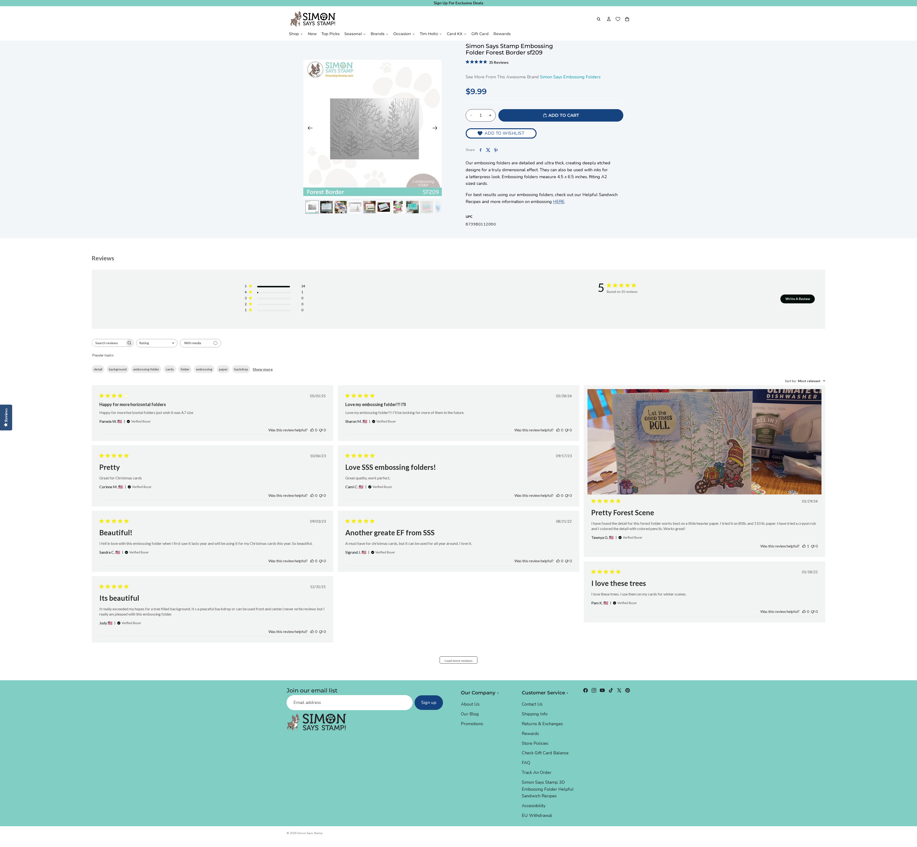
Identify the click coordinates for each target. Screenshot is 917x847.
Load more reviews (459, 661)
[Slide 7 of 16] (398, 207)
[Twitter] (619, 690)
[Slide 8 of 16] (412, 207)
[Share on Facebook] (480, 150)
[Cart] (627, 19)
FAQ (526, 763)
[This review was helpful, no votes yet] (312, 430)
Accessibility (533, 806)
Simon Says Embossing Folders (570, 77)
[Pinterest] (627, 690)
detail (98, 369)
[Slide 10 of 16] (441, 207)
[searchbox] (108, 343)
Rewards (530, 733)
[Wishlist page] (618, 19)
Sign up (428, 703)
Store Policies (535, 743)
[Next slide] (436, 129)
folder (185, 369)
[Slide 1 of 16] (312, 207)
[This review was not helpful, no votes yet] (320, 430)
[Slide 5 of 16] (369, 207)
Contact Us (532, 704)
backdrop (241, 369)
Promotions (472, 724)
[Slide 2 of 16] (326, 207)
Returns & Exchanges (542, 724)
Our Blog (470, 714)
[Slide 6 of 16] (384, 207)
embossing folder (146, 369)
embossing (204, 369)
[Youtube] (602, 690)
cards (170, 369)
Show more (263, 369)
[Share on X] (488, 150)
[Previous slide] (308, 129)
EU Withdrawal (537, 815)
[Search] (598, 19)
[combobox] (156, 343)
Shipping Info (535, 714)
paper (223, 369)
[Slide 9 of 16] (427, 207)
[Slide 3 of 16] (341, 207)
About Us (470, 704)
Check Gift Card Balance (545, 753)
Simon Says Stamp (310, 833)
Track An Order (536, 772)
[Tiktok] (611, 690)
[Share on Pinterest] (496, 150)
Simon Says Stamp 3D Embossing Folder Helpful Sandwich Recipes (548, 789)
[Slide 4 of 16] (355, 207)
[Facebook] (585, 690)
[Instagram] (594, 690)
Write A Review (797, 299)
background (118, 369)
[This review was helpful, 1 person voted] (804, 546)
